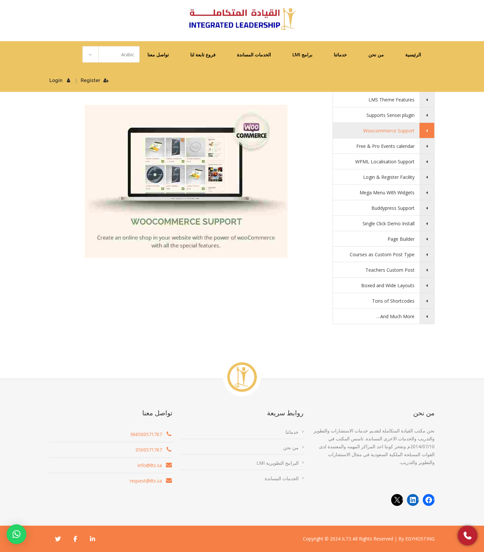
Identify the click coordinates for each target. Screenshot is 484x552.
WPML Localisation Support (385, 161)
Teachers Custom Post (390, 270)
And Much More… (396, 316)
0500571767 (149, 450)
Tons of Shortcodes (393, 301)
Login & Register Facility (389, 177)
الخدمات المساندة (254, 54)
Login (55, 80)
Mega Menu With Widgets (387, 192)
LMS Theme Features (391, 100)
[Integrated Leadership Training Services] (242, 19)
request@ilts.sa (146, 481)
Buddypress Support (393, 208)
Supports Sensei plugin (390, 115)
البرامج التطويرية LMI (277, 463)
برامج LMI (302, 54)
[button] (16, 534)
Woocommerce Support (389, 130)
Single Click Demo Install (389, 223)
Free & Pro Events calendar (385, 146)
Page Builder (401, 239)
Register (90, 80)
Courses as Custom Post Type (382, 254)
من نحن (376, 54)
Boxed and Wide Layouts (388, 285)
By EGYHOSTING (416, 539)
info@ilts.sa (150, 465)
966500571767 (146, 434)
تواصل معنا (158, 54)
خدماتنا (340, 54)
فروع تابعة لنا (203, 54)
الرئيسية (413, 54)
